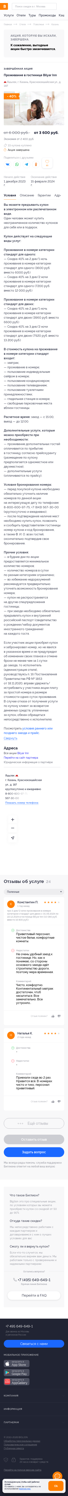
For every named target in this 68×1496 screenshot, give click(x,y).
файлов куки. (25, 1489)
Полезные (13, 891)
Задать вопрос (34, 1152)
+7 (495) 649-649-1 (34, 1280)
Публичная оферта (14, 1448)
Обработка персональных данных (22, 1441)
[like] (53, 1016)
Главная (8, 24)
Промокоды (47, 15)
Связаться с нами (34, 1344)
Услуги (9, 15)
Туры (32, 15)
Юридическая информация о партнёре (28, 762)
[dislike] (58, 1016)
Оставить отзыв (34, 1139)
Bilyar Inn (23, 753)
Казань (55, 24)
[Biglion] (8, 6)
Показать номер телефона (21, 802)
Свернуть (10, 738)
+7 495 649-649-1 (19, 1326)
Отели (21, 15)
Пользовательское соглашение (20, 1444)
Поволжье (38, 24)
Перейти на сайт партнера (21, 757)
